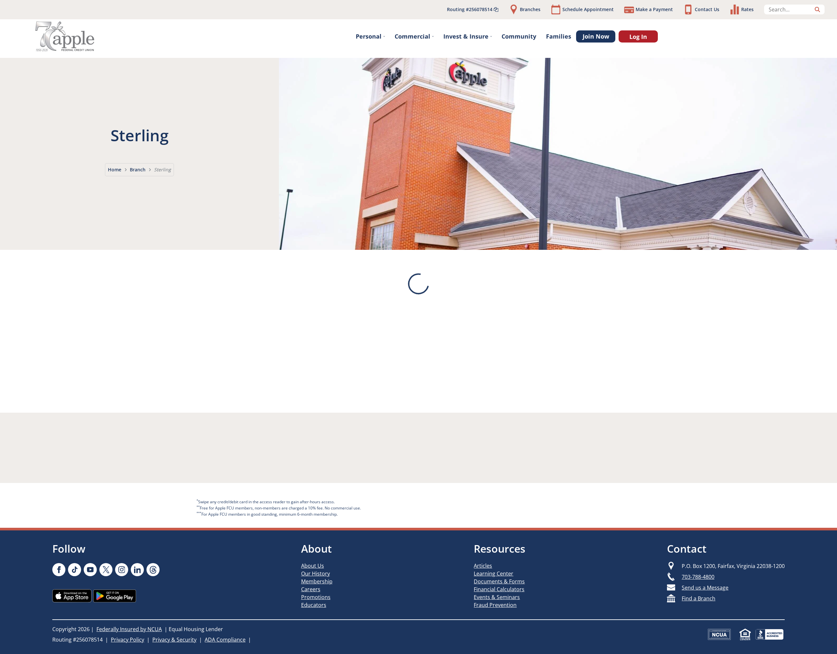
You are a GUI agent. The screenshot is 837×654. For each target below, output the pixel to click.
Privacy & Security (174, 639)
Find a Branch (698, 598)
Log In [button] (638, 37)
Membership (317, 581)
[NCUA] (719, 634)
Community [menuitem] (519, 36)
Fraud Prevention (495, 605)
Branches (530, 9)
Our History (315, 573)
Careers (310, 589)
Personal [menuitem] (369, 36)
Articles (483, 565)
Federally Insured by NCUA (129, 629)
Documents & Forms (499, 581)
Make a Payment (654, 9)
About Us (312, 565)
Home (114, 169)
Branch (137, 169)
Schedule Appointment (588, 9)
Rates (747, 9)
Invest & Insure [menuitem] (465, 36)
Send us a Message (705, 587)
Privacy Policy (127, 639)
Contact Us (707, 9)
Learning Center (493, 573)
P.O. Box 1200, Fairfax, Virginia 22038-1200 (733, 566)
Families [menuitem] (558, 36)
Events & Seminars (497, 597)
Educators (313, 605)
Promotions (316, 597)
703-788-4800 (698, 576)
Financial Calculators (499, 589)
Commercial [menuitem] (412, 36)
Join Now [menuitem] (596, 36)
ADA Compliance (225, 639)
